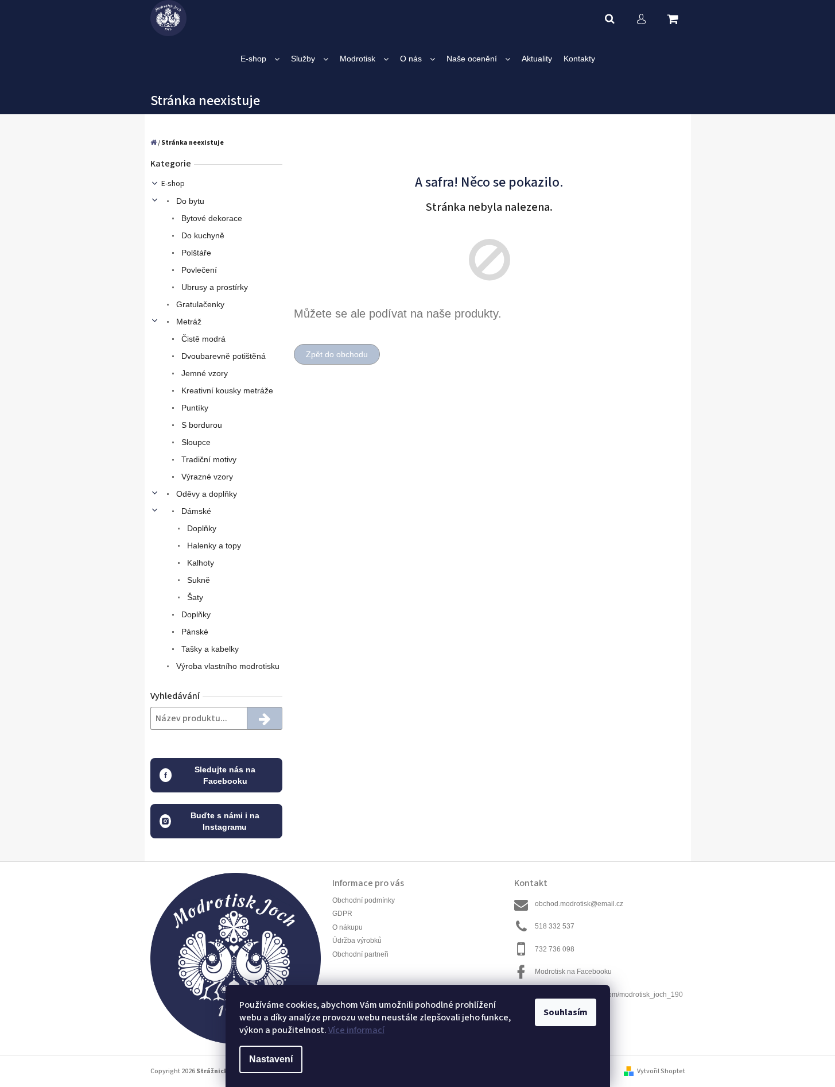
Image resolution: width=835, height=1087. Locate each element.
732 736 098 (554, 949)
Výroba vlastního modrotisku (226, 666)
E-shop (173, 183)
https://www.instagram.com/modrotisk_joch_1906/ (609, 999)
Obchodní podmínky (363, 900)
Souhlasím (565, 1012)
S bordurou (200, 425)
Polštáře (195, 252)
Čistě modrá (202, 338)
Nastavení (271, 1059)
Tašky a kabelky (209, 648)
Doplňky (200, 528)
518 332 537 (554, 926)
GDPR (342, 914)
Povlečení (198, 269)
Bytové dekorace (210, 218)
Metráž (187, 321)
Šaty (194, 597)
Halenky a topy (213, 545)
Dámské (195, 511)
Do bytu (189, 201)
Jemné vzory (203, 373)
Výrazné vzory (206, 476)
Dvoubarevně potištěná (222, 356)
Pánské (193, 631)
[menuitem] (260, 59)
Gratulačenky (199, 304)
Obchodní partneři (360, 954)
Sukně (197, 580)
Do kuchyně (201, 235)
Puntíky (193, 407)
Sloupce (195, 442)
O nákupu (347, 927)
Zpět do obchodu (337, 354)
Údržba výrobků (357, 941)
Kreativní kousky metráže (226, 390)
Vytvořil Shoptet (661, 1071)
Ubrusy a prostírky (213, 287)
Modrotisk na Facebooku (573, 972)
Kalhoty (199, 562)
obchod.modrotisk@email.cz (579, 904)
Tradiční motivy (207, 459)
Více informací (356, 1030)
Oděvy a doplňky (205, 493)
